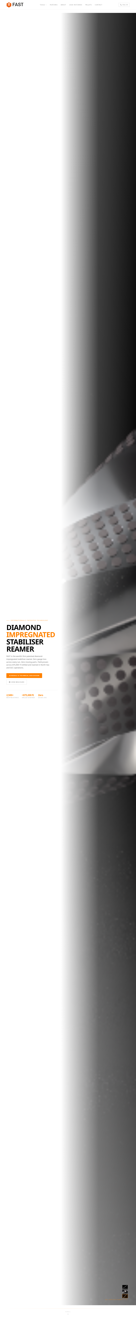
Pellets (88, 5)
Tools (42, 5)
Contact (98, 5)
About (63, 5)
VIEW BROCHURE (17, 682)
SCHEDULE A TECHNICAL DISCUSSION (24, 675)
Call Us (125, 5)
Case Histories (75, 5)
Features (54, 5)
